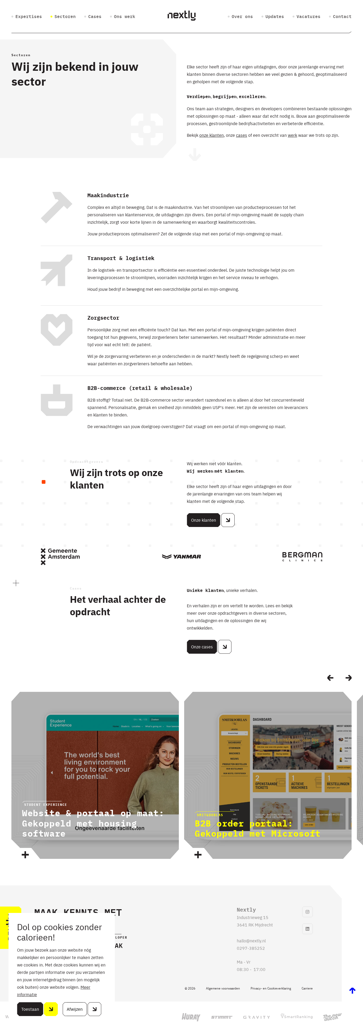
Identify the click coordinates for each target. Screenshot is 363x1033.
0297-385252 (251, 948)
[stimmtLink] (222, 1017)
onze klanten (211, 135)
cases (241, 135)
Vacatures (308, 17)
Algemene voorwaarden (223, 988)
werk (292, 135)
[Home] (181, 17)
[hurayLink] (191, 1017)
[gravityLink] (256, 1017)
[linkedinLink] (307, 929)
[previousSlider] (330, 678)
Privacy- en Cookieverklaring (271, 988)
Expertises (28, 17)
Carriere (307, 988)
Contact (342, 17)
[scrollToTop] (352, 990)
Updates (274, 17)
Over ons (242, 17)
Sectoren (65, 17)
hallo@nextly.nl (251, 940)
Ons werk (124, 17)
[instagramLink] (307, 912)
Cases (95, 17)
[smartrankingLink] (297, 1017)
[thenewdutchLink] (332, 1017)
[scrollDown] (195, 155)
